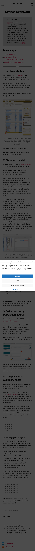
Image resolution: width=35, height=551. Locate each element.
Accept (17, 276)
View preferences (17, 285)
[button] (32, 262)
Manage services (8, 272)
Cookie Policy (16, 289)
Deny (17, 281)
